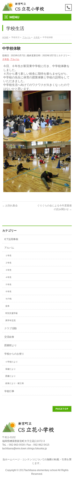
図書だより (10, 376)
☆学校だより (11, 362)
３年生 (8, 270)
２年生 (8, 263)
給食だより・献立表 (14, 383)
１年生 (8, 255)
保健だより (10, 369)
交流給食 (9, 336)
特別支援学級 (11, 313)
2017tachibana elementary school (38, 470)
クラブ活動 (10, 328)
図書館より (10, 345)
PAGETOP (62, 408)
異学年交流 (10, 320)
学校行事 (9, 391)
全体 (7, 306)
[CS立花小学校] (23, 7)
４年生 (8, 277)
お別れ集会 (10, 205)
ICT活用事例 (11, 239)
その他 (8, 299)
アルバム (14, 59)
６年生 (5, 59)
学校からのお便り (14, 353)
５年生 (8, 284)
